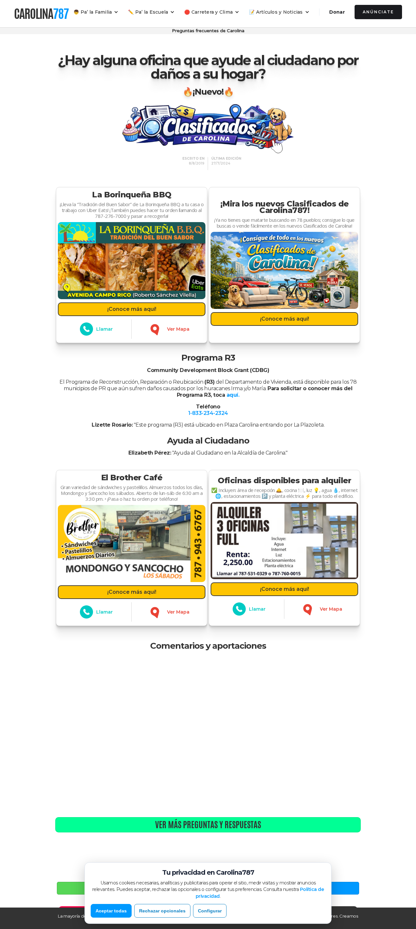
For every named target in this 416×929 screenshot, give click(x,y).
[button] (96, 12)
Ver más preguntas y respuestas (208, 824)
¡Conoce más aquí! (131, 309)
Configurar (210, 910)
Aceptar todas (111, 910)
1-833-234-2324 (208, 413)
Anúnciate (378, 11)
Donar (337, 12)
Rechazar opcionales (162, 910)
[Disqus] (208, 734)
